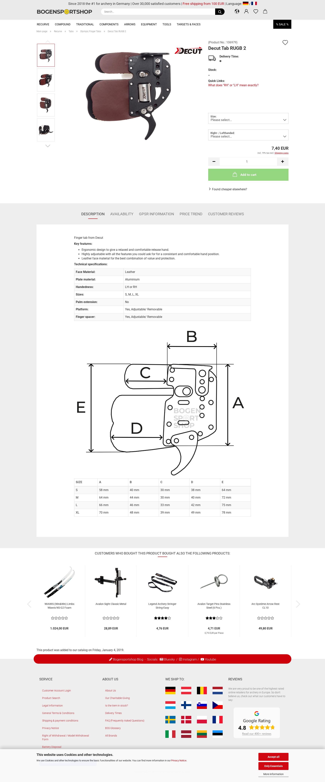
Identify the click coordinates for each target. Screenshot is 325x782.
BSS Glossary (113, 728)
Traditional (85, 24)
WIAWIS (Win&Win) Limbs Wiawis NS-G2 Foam (59, 605)
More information (273, 774)
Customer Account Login (56, 690)
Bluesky (169, 659)
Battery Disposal (51, 746)
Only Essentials (273, 766)
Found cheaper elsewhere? (229, 189)
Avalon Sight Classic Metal (111, 603)
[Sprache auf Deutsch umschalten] (245, 4)
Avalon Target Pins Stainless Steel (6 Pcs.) (213, 605)
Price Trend (191, 214)
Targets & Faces (188, 24)
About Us (110, 690)
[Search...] (220, 11)
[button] (237, 11)
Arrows (129, 24)
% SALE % (282, 24)
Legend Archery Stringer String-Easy (162, 605)
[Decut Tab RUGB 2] (130, 92)
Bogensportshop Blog (128, 659)
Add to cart (248, 175)
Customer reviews (226, 214)
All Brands (111, 735)
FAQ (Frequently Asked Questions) (124, 720)
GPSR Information (156, 214)
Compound (63, 24)
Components (108, 24)
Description (93, 214)
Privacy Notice (178, 760)
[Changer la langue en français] (254, 4)
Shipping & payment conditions (60, 720)
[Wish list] (255, 11)
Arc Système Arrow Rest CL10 (265, 605)
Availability (121, 214)
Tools (166, 24)
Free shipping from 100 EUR (203, 4)
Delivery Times (113, 713)
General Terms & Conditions (58, 713)
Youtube (210, 659)
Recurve (43, 24)
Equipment (149, 24)
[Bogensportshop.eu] (65, 12)
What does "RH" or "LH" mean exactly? (233, 85)
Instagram (190, 659)
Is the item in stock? (116, 705)
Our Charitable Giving (117, 698)
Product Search (51, 698)
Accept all (273, 756)
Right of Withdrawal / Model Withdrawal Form (65, 737)
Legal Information (52, 705)
